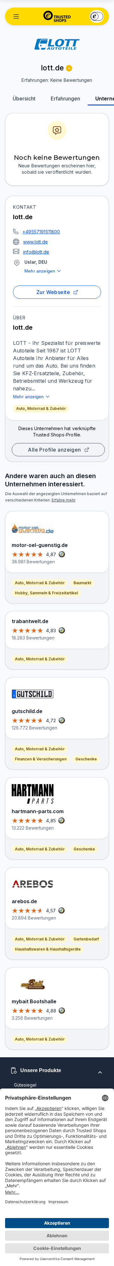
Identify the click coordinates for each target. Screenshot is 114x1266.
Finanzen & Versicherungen (40, 759)
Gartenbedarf (86, 939)
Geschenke (86, 759)
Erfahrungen (65, 98)
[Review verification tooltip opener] (69, 68)
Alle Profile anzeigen (54, 450)
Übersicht (24, 98)
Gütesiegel (25, 1085)
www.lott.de (35, 241)
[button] (16, 16)
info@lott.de (36, 252)
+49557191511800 (41, 231)
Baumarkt (82, 582)
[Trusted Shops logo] (57, 16)
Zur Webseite (53, 292)
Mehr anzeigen (39, 270)
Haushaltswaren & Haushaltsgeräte (48, 949)
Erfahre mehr (63, 500)
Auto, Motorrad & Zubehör (41, 408)
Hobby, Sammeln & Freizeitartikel (46, 593)
